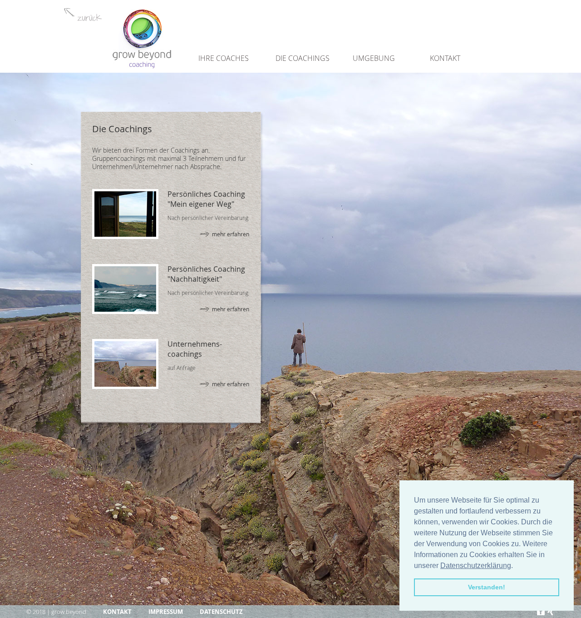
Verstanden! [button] (486, 587)
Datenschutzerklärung (475, 565)
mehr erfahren (230, 234)
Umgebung (374, 58)
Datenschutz (221, 612)
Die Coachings (303, 58)
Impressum (165, 612)
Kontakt (445, 58)
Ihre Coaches (223, 58)
